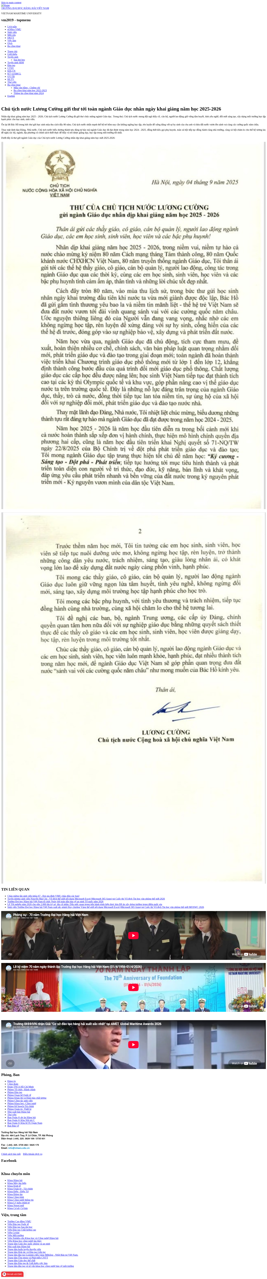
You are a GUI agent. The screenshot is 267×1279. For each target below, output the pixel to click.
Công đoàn (12, 1084)
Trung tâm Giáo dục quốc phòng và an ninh (28, 1243)
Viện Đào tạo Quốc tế (18, 1224)
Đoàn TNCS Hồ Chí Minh (20, 1086)
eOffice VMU (14, 29)
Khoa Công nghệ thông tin (20, 1200)
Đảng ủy (11, 1081)
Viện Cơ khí (13, 1232)
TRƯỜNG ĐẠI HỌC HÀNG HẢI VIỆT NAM (25, 8)
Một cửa (11, 35)
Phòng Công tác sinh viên (20, 1100)
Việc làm (11, 40)
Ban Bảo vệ (13, 1125)
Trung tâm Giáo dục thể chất (21, 1260)
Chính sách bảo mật (11, 1154)
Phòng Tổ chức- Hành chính (21, 1089)
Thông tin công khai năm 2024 (29, 93)
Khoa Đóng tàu (15, 1194)
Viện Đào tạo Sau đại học (19, 1227)
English (11, 96)
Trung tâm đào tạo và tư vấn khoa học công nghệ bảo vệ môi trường (40, 1266)
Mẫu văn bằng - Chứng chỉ (27, 87)
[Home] (5, 5)
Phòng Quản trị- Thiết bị (19, 1109)
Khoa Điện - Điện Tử (18, 1191)
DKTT (10, 37)
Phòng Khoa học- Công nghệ (21, 1103)
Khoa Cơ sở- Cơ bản (17, 1208)
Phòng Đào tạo (14, 1092)
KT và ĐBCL (14, 73)
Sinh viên (12, 32)
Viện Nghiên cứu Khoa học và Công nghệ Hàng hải (32, 1238)
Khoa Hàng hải (14, 1180)
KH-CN (11, 71)
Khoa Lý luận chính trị (18, 1202)
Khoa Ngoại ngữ (15, 1205)
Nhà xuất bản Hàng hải (18, 1112)
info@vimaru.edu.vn (19, 1147)
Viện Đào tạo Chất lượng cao (21, 1229)
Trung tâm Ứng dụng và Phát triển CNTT (27, 1257)
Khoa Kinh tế (14, 1186)
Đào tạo (11, 65)
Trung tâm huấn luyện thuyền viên (24, 1249)
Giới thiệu (12, 54)
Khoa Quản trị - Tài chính (20, 1188)
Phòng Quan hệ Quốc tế (19, 1095)
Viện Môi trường (15, 1235)
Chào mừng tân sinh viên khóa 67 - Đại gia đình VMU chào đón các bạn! (43, 896)
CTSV (10, 68)
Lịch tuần (12, 26)
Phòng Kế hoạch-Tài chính (20, 1106)
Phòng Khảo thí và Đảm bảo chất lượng (26, 1098)
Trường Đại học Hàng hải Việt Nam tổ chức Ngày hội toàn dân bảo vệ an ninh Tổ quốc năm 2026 (55, 901)
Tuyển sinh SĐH (15, 62)
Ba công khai (13, 46)
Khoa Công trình (15, 1197)
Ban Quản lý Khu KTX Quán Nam (24, 1123)
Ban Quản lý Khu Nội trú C (21, 1120)
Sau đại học (19, 59)
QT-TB (11, 76)
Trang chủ (12, 51)
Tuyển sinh (12, 57)
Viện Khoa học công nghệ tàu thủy (24, 1241)
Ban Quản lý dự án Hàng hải (21, 1117)
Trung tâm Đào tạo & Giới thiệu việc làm (27, 1263)
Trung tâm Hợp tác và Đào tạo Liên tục (26, 1252)
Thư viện (11, 82)
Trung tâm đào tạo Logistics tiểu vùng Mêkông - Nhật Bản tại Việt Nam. (42, 1255)
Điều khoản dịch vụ (32, 1154)
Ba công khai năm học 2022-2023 (30, 90)
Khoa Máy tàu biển (16, 1183)
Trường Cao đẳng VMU (19, 1221)
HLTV (10, 79)
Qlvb (9, 43)
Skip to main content (11, 2)
